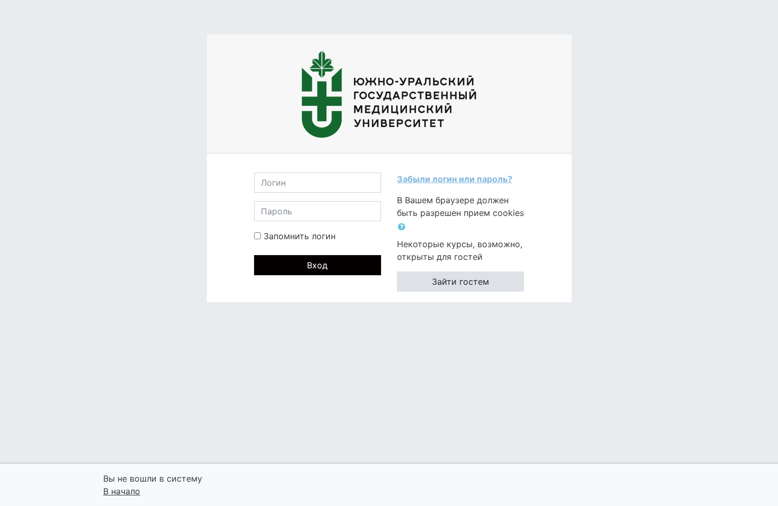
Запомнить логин (300, 236)
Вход (317, 265)
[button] (404, 226)
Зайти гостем (460, 281)
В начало (121, 491)
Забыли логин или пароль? (454, 179)
